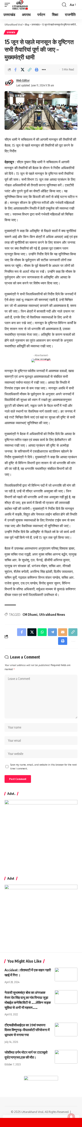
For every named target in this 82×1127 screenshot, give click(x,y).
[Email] (62, 632)
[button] (8, 5)
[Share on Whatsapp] (42, 632)
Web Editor (23, 80)
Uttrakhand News (52, 614)
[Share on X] (22, 69)
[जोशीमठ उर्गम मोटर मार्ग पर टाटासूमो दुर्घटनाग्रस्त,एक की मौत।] (66, 1057)
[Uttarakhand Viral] (20, 5)
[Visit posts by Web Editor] (9, 83)
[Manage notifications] (71, 1117)
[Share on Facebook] (15, 69)
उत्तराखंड (11, 32)
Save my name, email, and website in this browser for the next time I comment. (43, 766)
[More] (44, 69)
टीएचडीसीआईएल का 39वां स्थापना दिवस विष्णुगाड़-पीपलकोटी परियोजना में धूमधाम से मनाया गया (27, 1030)
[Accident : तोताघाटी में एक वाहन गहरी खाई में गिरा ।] (66, 974)
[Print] (36, 69)
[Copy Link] (29, 69)
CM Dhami (30, 614)
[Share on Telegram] (52, 632)
